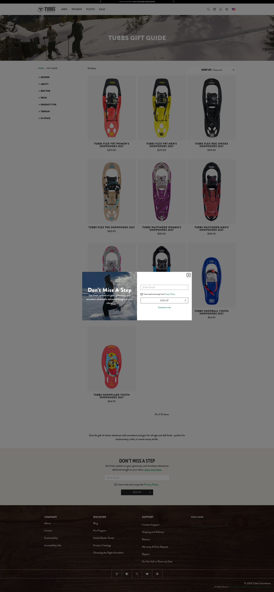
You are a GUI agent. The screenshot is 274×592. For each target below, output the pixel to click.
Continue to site (164, 307)
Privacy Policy (169, 294)
